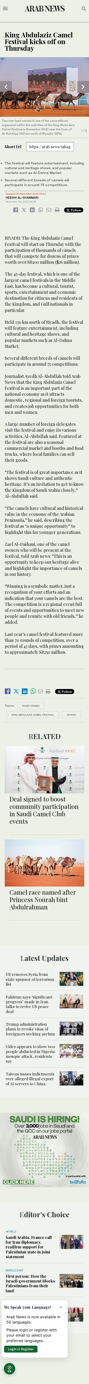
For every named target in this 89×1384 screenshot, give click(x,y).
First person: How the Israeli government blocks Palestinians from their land (30, 1283)
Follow (75, 210)
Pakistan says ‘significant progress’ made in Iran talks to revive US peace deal (29, 1004)
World (11, 1231)
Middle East (14, 1270)
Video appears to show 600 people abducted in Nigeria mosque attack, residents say (30, 1054)
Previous (6, 87)
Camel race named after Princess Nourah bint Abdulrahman (42, 899)
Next (83, 87)
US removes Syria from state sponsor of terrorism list (30, 979)
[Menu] (5, 8)
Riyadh (71, 714)
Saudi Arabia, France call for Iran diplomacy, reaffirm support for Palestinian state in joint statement (29, 1247)
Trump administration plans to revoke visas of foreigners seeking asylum (30, 1028)
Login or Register (21, 1349)
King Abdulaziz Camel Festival (33, 714)
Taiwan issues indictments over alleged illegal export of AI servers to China (30, 1078)
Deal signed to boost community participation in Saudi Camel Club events (44, 810)
